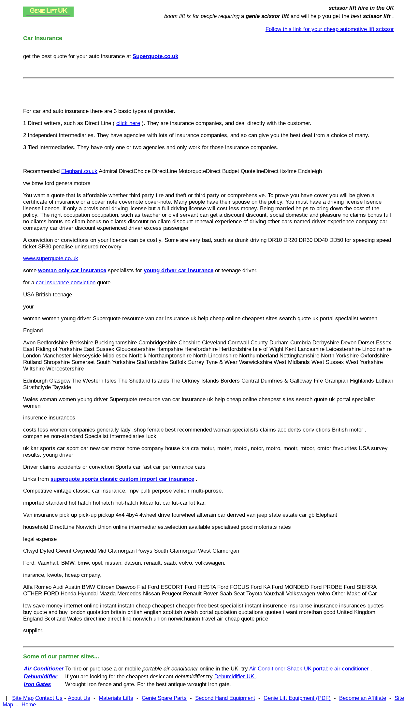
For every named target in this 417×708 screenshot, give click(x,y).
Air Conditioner (44, 669)
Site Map (23, 698)
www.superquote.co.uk (50, 258)
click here (128, 123)
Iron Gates (37, 684)
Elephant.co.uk (79, 171)
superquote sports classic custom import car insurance (122, 479)
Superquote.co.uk (155, 56)
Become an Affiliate (362, 698)
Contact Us (49, 698)
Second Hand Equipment (225, 698)
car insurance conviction (65, 282)
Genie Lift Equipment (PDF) (297, 698)
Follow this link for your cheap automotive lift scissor (330, 29)
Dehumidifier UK (235, 676)
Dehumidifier (40, 676)
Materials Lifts (116, 698)
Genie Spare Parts (164, 698)
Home (29, 704)
